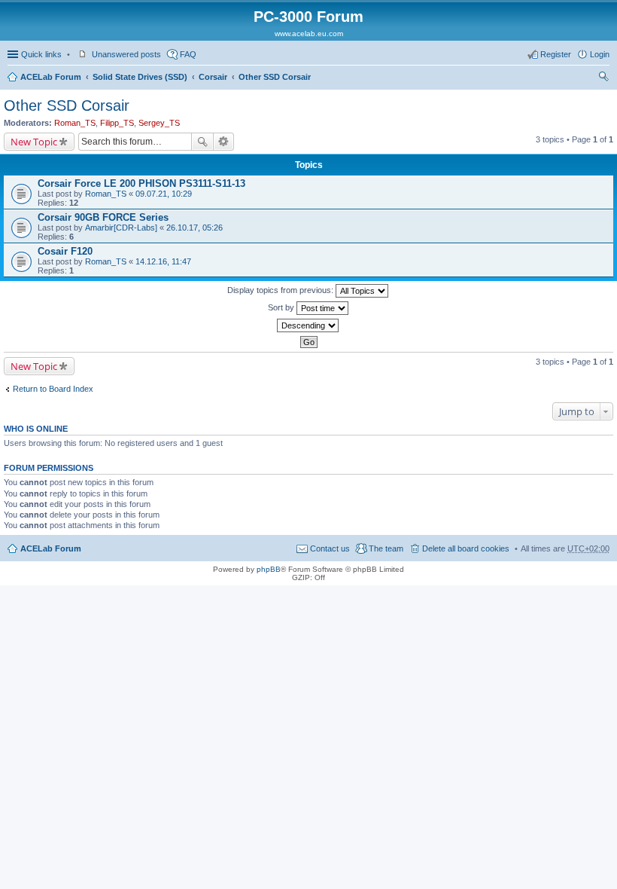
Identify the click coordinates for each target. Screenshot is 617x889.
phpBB (269, 569)
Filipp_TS (117, 122)
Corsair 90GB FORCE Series (103, 217)
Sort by (282, 307)
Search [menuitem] (603, 78)
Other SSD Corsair (275, 76)
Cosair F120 (65, 251)
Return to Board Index (53, 388)
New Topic (34, 141)
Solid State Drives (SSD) (140, 76)
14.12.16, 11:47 (163, 261)
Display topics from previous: (281, 290)
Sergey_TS (159, 122)
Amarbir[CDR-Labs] (121, 227)
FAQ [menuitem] (188, 54)
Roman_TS (75, 122)
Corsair (213, 76)
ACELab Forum (50, 76)
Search (202, 142)
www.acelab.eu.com (309, 33)
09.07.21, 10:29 (163, 193)
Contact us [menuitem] (330, 548)
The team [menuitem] (386, 548)
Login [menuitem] (599, 54)
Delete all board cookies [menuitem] (465, 548)
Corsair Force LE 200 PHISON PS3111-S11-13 (141, 183)
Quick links (41, 54)
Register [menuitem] (555, 54)
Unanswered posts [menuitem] (126, 54)
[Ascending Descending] (308, 325)
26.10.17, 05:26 (194, 227)
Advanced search (224, 142)
